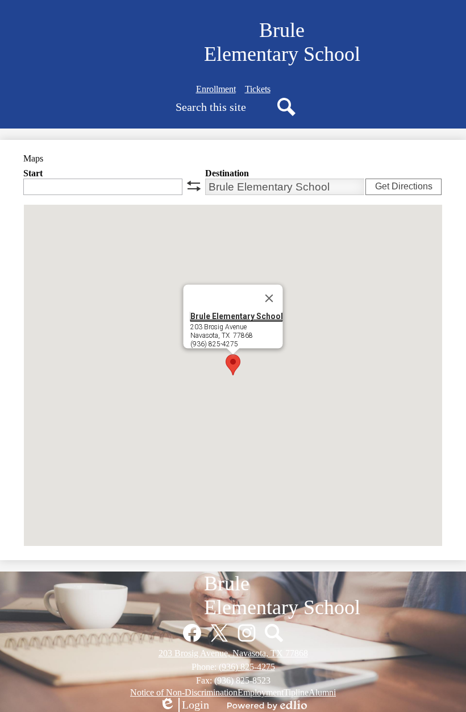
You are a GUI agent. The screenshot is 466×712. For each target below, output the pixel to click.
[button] (233, 365)
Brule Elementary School (236, 316)
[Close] (269, 298)
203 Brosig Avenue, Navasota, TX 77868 (233, 653)
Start (33, 173)
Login (184, 705)
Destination (227, 173)
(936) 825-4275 (247, 667)
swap (194, 186)
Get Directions (403, 186)
